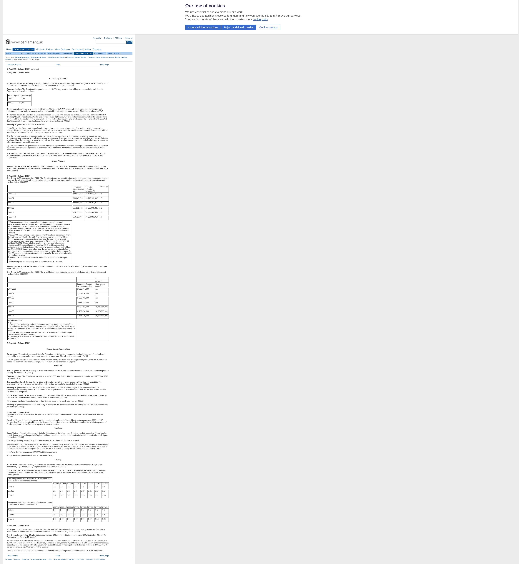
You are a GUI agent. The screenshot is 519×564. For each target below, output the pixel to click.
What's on (42, 53)
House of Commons (14, 53)
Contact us (128, 38)
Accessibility (97, 38)
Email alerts (108, 38)
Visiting (88, 49)
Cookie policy (90, 559)
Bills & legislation (54, 53)
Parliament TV (100, 53)
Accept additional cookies (203, 27)
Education (97, 49)
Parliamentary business (24, 49)
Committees (68, 53)
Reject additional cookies (239, 27)
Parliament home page (22, 57)
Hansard (69, 57)
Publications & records (83, 53)
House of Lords (30, 53)
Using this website (60, 559)
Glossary (17, 559)
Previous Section (14, 65)
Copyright (71, 559)
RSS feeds (118, 38)
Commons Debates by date (97, 57)
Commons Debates (80, 57)
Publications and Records (56, 57)
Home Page (104, 65)
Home (8, 49)
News (110, 53)
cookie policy (260, 19)
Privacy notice (80, 559)
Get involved (77, 49)
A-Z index (8, 559)
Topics (116, 53)
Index (58, 65)
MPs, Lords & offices (44, 49)
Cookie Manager (100, 559)
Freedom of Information (38, 559)
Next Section (12, 556)
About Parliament (62, 49)
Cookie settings (268, 27)
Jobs (50, 559)
